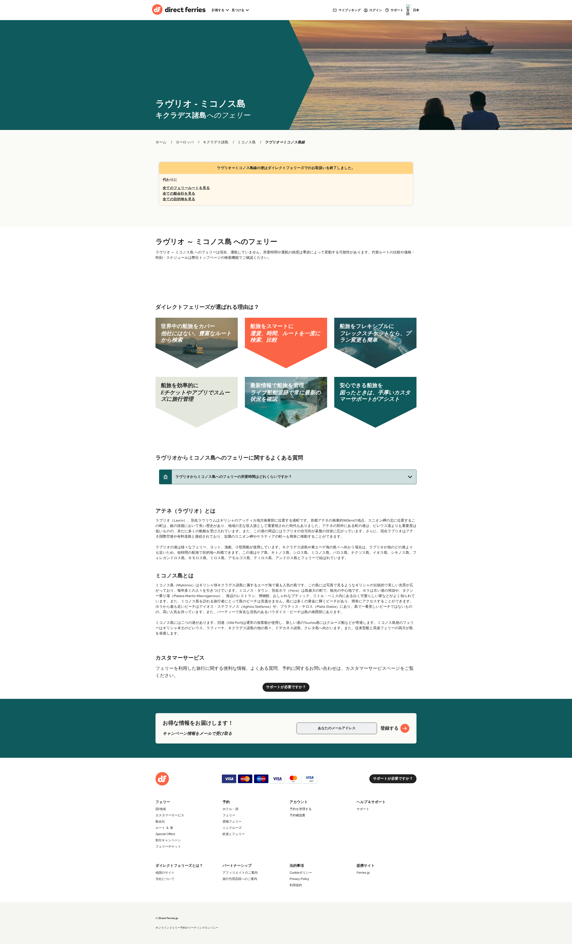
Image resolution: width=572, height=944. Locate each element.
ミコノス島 (247, 142)
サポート (363, 809)
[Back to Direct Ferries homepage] (179, 10)
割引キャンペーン (168, 840)
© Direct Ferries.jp (167, 918)
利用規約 (296, 885)
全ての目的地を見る (179, 199)
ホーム (161, 142)
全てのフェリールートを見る (186, 188)
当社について (165, 879)
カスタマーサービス (170, 815)
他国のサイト (165, 872)
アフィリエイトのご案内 (240, 872)
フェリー (229, 815)
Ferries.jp (363, 872)
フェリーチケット (168, 846)
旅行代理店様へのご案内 (240, 879)
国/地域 (161, 809)
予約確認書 (297, 815)
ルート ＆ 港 (164, 827)
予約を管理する (301, 809)
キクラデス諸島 (215, 142)
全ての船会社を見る (179, 194)
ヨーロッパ (185, 142)
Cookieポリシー (301, 872)
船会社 (160, 821)
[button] (287, 477)
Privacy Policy (299, 879)
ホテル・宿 (230, 809)
